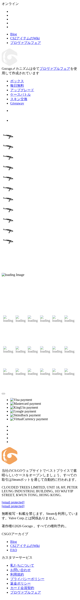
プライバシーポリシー (27, 579)
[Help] (3, 393)
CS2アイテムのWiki (25, 546)
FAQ (13, 550)
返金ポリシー (20, 583)
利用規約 (17, 574)
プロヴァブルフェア (54, 68)
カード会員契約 (22, 588)
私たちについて (22, 565)
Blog (13, 541)
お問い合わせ (20, 570)
